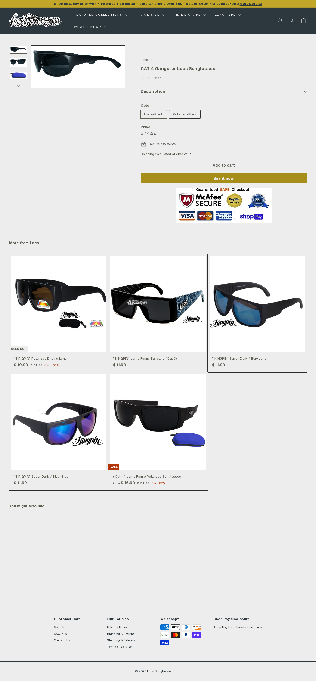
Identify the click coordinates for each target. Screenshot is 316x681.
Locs (34, 243)
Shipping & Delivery (121, 640)
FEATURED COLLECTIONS (99, 15)
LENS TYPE (226, 15)
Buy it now (224, 178)
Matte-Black (153, 114)
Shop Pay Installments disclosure (238, 627)
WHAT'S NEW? (88, 27)
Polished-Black (185, 114)
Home (145, 60)
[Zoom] (78, 67)
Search (59, 627)
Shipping (147, 154)
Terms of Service (119, 647)
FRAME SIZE (149, 15)
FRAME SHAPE (188, 15)
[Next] (18, 84)
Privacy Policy (117, 627)
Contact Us (62, 640)
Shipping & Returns (120, 634)
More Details (251, 4)
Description (153, 91)
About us (60, 634)
